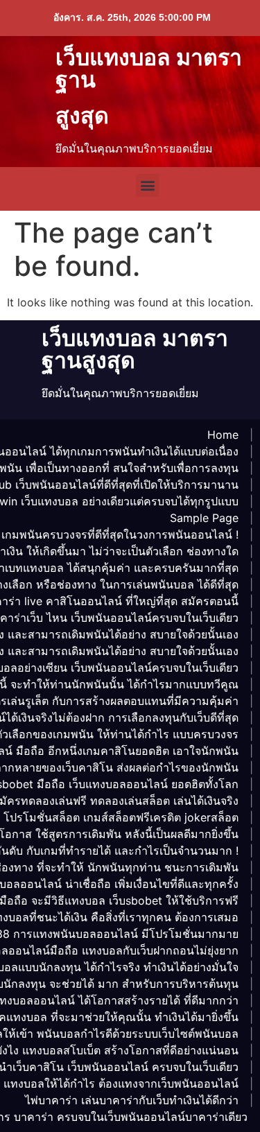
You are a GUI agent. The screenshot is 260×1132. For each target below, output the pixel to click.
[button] (147, 185)
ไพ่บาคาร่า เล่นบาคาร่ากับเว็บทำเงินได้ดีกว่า (132, 1100)
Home (223, 435)
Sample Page (204, 518)
